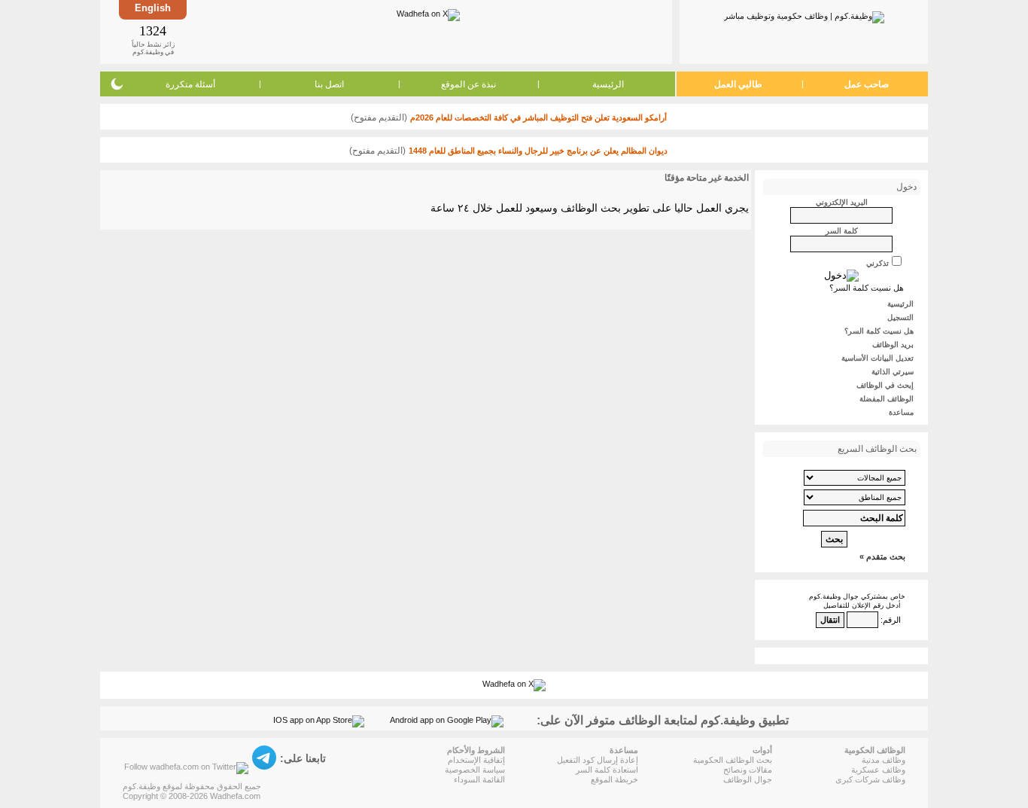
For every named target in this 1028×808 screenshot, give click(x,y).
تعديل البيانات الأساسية (877, 358)
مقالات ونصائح (747, 769)
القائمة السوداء (479, 779)
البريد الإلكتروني (842, 202)
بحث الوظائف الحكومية (732, 759)
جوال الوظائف (747, 779)
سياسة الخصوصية (475, 769)
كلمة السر (842, 231)
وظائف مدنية (883, 759)
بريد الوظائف (893, 344)
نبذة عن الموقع (468, 84)
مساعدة (901, 412)
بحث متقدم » (882, 556)
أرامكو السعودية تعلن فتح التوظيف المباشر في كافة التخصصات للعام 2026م (538, 117)
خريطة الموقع (614, 779)
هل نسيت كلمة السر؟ (866, 287)
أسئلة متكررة (190, 84)
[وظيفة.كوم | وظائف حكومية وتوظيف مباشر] (804, 14)
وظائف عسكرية (878, 769)
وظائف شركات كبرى (870, 779)
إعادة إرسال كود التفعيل (597, 759)
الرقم (892, 619)
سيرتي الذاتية (892, 371)
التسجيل (900, 317)
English (153, 8)
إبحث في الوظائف (885, 385)
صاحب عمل (866, 84)
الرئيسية (608, 84)
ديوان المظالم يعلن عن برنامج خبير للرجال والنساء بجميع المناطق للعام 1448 (538, 150)
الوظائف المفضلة (886, 399)
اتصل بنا (329, 84)
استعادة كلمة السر (607, 769)
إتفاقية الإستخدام (476, 759)
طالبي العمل (738, 84)
